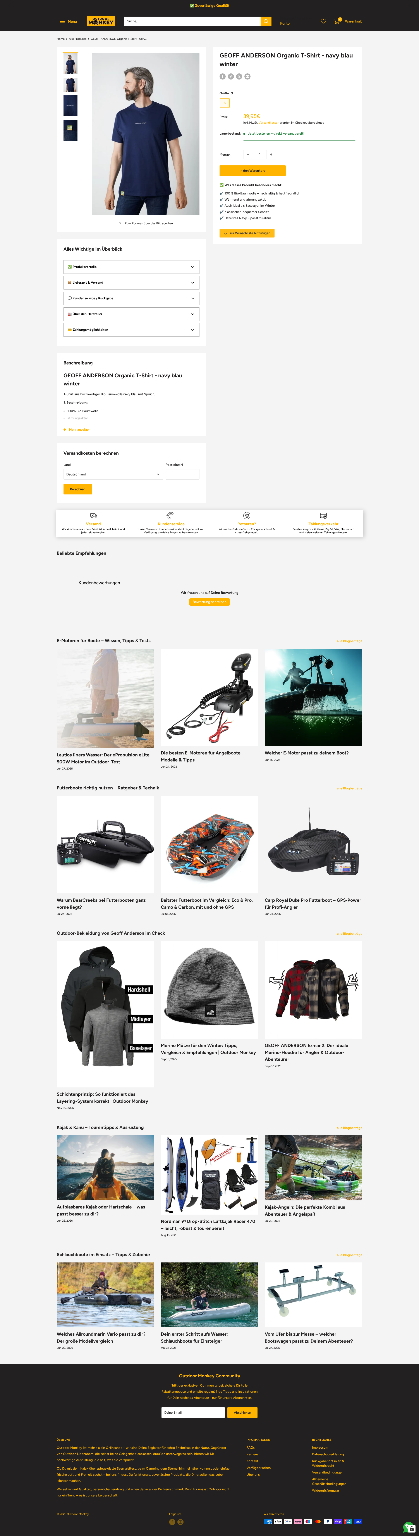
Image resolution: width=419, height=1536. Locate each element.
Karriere (252, 1454)
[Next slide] (410, 5)
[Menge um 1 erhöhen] (271, 154)
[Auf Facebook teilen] (223, 76)
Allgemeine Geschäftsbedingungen (329, 1481)
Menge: (225, 154)
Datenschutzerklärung (328, 1454)
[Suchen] (266, 21)
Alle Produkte (77, 38)
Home (61, 38)
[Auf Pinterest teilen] (231, 76)
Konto (285, 23)
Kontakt (252, 1461)
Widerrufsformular (325, 1491)
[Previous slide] (9, 5)
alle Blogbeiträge (350, 641)
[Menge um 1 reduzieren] (248, 154)
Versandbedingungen (327, 1472)
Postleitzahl (174, 465)
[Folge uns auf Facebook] (172, 1522)
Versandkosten (269, 123)
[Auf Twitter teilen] (239, 76)
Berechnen (77, 489)
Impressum (320, 1447)
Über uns (253, 1475)
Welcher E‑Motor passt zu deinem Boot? (307, 753)
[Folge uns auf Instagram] (180, 1522)
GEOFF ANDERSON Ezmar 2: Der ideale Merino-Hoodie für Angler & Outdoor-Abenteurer (306, 1052)
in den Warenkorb (253, 171)
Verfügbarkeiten (259, 1468)
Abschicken (242, 1413)
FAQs (251, 1447)
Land (67, 465)
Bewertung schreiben (210, 602)
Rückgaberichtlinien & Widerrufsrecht (328, 1463)
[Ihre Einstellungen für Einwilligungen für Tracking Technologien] (412, 1529)
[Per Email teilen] (247, 76)
